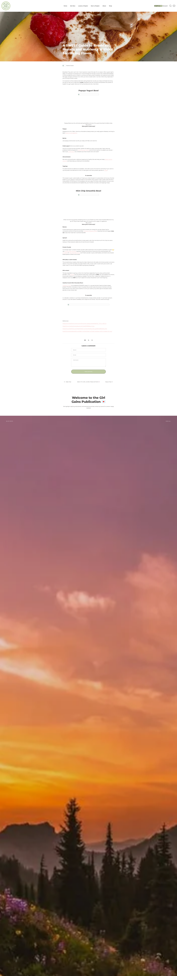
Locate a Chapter (83, 6)
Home (65, 6)
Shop (110, 6)
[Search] (170, 5)
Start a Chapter (95, 6)
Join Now (72, 6)
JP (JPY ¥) (157, 6)
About (104, 6)
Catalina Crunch (67, 285)
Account (165, 6)
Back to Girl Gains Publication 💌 (88, 382)
